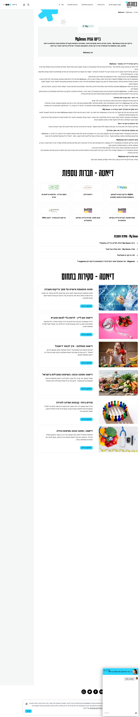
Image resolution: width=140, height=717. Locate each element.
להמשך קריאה (86, 306)
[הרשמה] (24, 4)
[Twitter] (89, 691)
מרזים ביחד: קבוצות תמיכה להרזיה (74, 402)
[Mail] (101, 691)
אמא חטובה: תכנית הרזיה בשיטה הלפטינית (122, 219)
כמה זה (136, 12)
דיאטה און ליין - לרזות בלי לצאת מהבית (72, 318)
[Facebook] (95, 691)
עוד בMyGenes (88, 52)
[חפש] (28, 4)
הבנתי (28, 711)
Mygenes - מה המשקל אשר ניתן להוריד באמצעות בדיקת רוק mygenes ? (106, 261)
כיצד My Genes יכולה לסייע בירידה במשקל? (117, 243)
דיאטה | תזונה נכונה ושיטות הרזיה (74, 431)
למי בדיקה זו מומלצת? (126, 255)
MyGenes (129, 12)
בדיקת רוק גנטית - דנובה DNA (54, 217)
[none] (122, 187)
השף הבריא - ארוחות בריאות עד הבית (54, 196)
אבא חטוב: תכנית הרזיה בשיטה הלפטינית (88, 219)
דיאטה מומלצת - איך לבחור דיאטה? (74, 346)
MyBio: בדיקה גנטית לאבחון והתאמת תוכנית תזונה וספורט (122, 196)
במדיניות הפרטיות (96, 708)
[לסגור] (26, 703)
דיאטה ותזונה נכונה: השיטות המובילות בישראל (67, 374)
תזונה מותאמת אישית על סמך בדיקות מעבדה (68, 289)
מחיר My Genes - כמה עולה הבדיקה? (120, 249)
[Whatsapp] (83, 691)
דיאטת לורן (88, 194)
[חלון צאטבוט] (120, 692)
